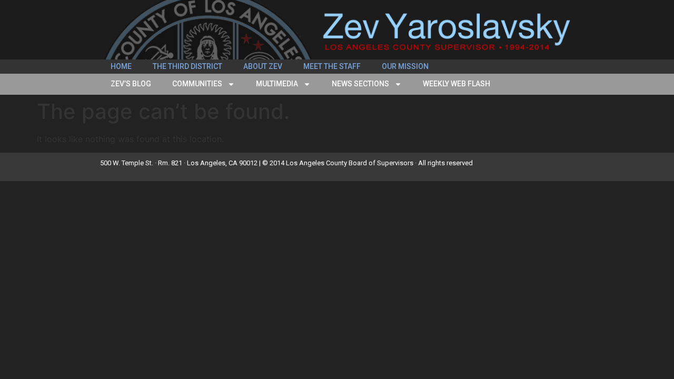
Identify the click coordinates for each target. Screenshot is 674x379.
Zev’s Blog (131, 83)
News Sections (360, 83)
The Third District (187, 66)
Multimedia (277, 83)
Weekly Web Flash (456, 83)
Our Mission (405, 66)
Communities (197, 83)
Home (121, 66)
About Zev (262, 66)
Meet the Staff (332, 66)
